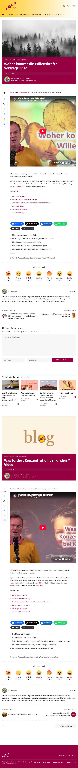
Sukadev (6, 59)
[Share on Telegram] (4, 114)
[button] (3, 6)
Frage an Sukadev (23, 258)
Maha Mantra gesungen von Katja (24, 235)
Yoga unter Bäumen (18, 196)
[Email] (4, 118)
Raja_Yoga (39, 585)
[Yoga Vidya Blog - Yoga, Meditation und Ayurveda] (10, 6)
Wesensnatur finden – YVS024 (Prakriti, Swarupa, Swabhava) (34, 645)
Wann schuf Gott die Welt (20, 605)
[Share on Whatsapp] (4, 109)
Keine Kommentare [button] (66, 726)
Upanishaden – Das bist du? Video (24, 637)
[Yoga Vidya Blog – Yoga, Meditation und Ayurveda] (5, 755)
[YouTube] (69, 755)
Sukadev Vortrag (35, 258)
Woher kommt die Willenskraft (20, 92)
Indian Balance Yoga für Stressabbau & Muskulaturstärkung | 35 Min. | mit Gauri (41, 641)
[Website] (75, 291)
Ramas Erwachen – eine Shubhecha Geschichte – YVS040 (32, 648)
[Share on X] (4, 104)
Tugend (42, 186)
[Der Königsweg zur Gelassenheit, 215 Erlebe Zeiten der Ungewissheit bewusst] (48, 385)
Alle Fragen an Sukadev (19, 209)
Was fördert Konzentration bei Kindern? (23, 489)
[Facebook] (67, 755)
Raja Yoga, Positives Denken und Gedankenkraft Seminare (31, 203)
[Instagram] (72, 755)
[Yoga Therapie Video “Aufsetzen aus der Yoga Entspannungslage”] (10, 385)
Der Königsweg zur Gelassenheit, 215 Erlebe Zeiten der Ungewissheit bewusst (48, 396)
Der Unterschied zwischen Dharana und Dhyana (29, 246)
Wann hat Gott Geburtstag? (21, 598)
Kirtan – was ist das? (66, 393)
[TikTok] (75, 755)
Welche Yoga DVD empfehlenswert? (24, 199)
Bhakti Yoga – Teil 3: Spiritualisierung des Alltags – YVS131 (33, 238)
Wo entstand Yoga (18, 206)
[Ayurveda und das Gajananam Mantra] (29, 385)
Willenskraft (20, 186)
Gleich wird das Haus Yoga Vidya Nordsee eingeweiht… (32, 249)
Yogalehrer (34, 184)
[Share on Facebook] (4, 99)
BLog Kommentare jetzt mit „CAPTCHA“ (26, 242)
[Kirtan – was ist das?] (67, 385)
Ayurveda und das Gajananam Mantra (28, 394)
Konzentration (15, 585)
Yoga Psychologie (20, 59)
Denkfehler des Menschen (21, 634)
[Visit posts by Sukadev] (7, 79)
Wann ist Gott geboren (19, 595)
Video (12, 59)
